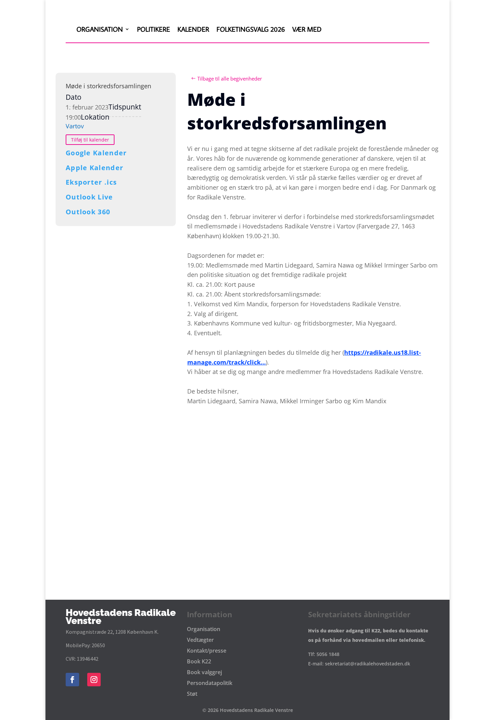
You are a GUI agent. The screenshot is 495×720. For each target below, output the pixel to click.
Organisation (99, 29)
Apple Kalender (94, 167)
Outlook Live (89, 196)
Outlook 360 (88, 211)
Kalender (193, 29)
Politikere (153, 29)
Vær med (307, 29)
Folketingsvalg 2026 (251, 29)
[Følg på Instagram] (94, 679)
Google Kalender (96, 152)
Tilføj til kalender (90, 139)
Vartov (75, 126)
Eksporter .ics (91, 182)
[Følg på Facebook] (72, 679)
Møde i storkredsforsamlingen (108, 86)
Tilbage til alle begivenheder (229, 78)
